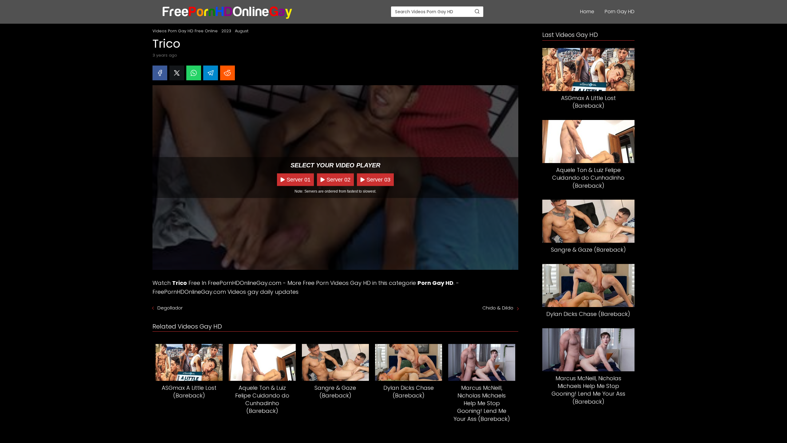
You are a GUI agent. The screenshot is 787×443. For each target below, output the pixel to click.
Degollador (170, 308)
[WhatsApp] (193, 73)
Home (587, 11)
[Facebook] (159, 73)
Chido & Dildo (497, 308)
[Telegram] (210, 73)
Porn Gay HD (620, 11)
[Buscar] (477, 11)
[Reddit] (227, 73)
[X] (176, 73)
